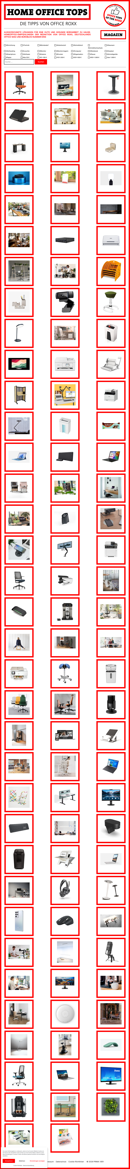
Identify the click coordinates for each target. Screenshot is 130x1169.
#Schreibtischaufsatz (95, 48)
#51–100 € (43, 57)
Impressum (49, 1162)
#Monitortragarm (62, 51)
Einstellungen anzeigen (37, 1161)
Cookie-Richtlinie (17, 1165)
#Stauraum (110, 45)
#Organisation (78, 54)
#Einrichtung (10, 45)
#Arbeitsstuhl (61, 45)
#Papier (8, 57)
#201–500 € (77, 57)
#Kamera (43, 54)
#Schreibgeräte (112, 54)
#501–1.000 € (94, 57)
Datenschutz (61, 1162)
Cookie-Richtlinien (76, 1162)
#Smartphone (11, 54)
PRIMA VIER (99, 1162)
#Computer (77, 51)
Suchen (41, 62)
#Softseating (10, 51)
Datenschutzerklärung (28, 1165)
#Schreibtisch (78, 45)
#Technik (26, 45)
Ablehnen (22, 1161)
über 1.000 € (111, 57)
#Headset (110, 51)
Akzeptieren (9, 1161)
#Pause (92, 54)
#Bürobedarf (44, 45)
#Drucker (60, 54)
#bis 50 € (26, 57)
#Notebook (94, 51)
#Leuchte (26, 51)
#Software (26, 54)
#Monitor (43, 51)
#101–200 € (60, 57)
